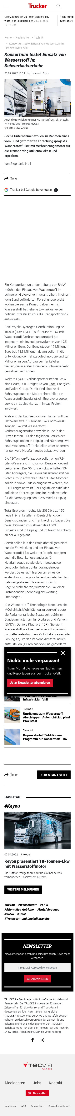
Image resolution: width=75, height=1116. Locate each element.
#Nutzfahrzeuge (48, 909)
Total (52, 384)
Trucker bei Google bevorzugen (31, 190)
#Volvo (9, 914)
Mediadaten (15, 1083)
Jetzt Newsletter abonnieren (30, 683)
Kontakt (55, 1083)
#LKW (44, 905)
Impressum (11, 1106)
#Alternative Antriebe (19, 909)
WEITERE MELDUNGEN (23, 889)
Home (8, 37)
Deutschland (46, 515)
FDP (45, 624)
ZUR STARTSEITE (54, 775)
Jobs (37, 1083)
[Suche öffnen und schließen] (57, 6)
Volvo (14, 389)
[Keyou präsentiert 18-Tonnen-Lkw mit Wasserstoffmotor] (37, 830)
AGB (23, 1106)
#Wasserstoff (27, 905)
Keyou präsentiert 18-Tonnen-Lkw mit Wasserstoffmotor (37, 864)
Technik (38, 37)
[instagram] (42, 1039)
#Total (21, 914)
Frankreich (42, 520)
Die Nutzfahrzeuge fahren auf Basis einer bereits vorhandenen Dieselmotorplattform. (33, 875)
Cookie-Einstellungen (59, 1106)
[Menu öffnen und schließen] (7, 6)
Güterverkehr (28, 294)
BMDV (9, 624)
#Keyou (12, 806)
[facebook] (32, 1039)
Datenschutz (37, 1106)
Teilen (14, 178)
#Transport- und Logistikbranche (27, 919)
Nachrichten (23, 37)
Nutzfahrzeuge (32, 450)
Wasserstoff (48, 290)
